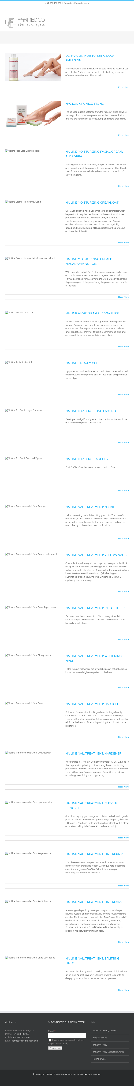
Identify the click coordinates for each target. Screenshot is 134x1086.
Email (51, 1031)
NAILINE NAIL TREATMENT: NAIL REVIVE (93, 902)
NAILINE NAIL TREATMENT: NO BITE (90, 507)
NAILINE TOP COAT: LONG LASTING (90, 411)
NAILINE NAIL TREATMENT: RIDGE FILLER (95, 608)
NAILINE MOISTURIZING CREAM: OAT (91, 202)
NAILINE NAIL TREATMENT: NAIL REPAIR (94, 854)
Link (65, 1043)
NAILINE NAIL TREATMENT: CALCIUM (91, 704)
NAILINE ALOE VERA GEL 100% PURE (92, 313)
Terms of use (99, 1059)
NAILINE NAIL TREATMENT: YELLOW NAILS (95, 555)
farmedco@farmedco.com (76, 3)
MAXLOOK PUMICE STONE (84, 103)
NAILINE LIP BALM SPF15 (83, 363)
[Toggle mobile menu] (127, 18)
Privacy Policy (100, 1045)
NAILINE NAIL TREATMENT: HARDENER (93, 753)
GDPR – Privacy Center (104, 1030)
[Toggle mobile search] (121, 18)
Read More (123, 87)
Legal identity (100, 1037)
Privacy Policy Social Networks (108, 1052)
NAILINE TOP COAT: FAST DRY (86, 459)
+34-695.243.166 (21, 1037)
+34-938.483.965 (21, 1034)
